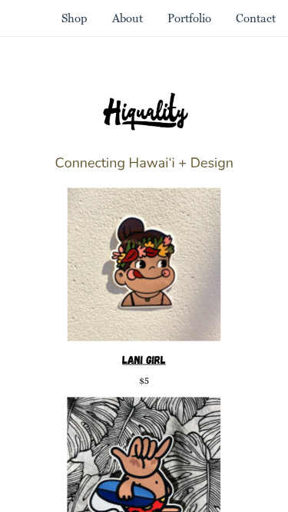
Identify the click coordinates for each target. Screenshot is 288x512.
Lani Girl (144, 359)
